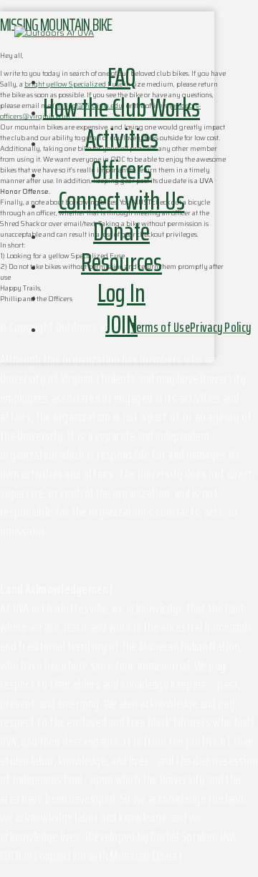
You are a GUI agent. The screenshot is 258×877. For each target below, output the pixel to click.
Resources (121, 262)
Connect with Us (122, 200)
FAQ (121, 77)
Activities (121, 138)
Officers (122, 170)
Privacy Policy (220, 327)
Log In (121, 293)
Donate (121, 231)
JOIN (121, 324)
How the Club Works (121, 107)
